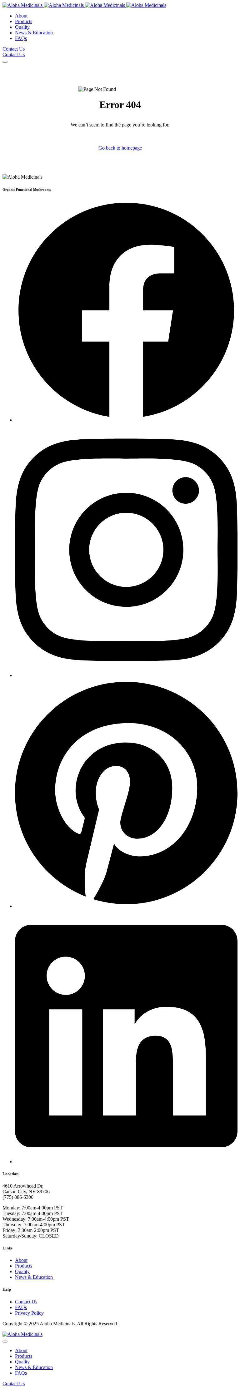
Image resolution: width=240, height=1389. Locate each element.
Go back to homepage (120, 148)
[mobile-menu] (5, 62)
